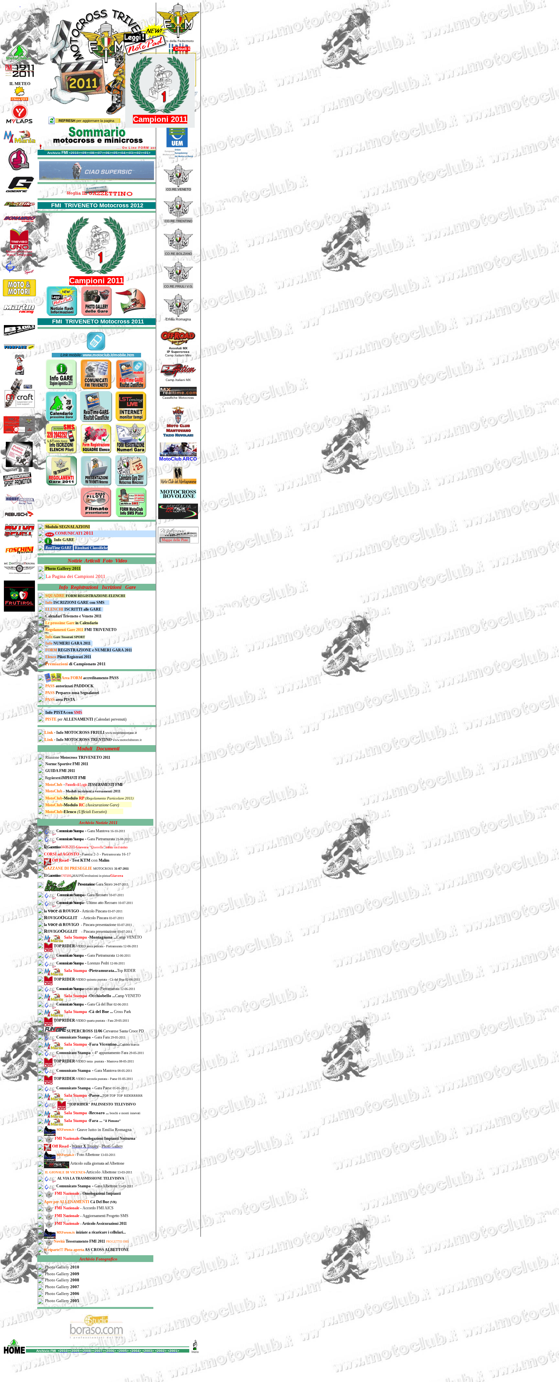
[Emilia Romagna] (178, 315)
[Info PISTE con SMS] (131, 500)
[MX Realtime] (178, 394)
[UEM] (178, 157)
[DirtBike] (19, 206)
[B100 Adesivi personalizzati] (19, 328)
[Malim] (19, 362)
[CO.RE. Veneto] (178, 186)
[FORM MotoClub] (41, 714)
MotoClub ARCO (178, 459)
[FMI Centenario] (20, 76)
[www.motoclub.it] (18, 46)
